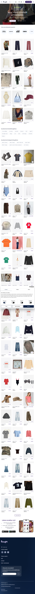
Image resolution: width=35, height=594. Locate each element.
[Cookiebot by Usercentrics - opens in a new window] (30, 287)
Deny (6, 306)
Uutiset (2, 560)
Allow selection (17, 306)
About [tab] (29, 289)
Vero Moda (11, 131)
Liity (18, 573)
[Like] (10, 51)
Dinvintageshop (19, 250)
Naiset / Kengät (12, 142)
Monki (19, 133)
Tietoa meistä (4, 556)
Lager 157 (31, 131)
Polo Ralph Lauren (5, 133)
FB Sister (3, 136)
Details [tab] (17, 289)
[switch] (13, 302)
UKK (2, 558)
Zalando (8, 122)
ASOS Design (24, 133)
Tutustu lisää (17, 515)
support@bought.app (6, 586)
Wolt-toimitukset (5, 563)
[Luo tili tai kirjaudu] (23, 2)
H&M (9, 198)
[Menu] (21, 2)
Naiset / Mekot (27, 142)
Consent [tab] (6, 289)
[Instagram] (2, 552)
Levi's (15, 133)
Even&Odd (30, 133)
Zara (31, 53)
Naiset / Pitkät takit (20, 142)
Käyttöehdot (3, 589)
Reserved (21, 131)
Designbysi (19, 122)
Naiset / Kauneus (4, 142)
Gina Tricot (30, 406)
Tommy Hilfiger (4, 131)
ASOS (26, 131)
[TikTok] (8, 552)
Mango (11, 133)
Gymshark (16, 131)
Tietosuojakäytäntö (4, 590)
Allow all (28, 306)
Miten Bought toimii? (21, 20)
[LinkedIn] (5, 552)
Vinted (9, 285)
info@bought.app (11, 584)
